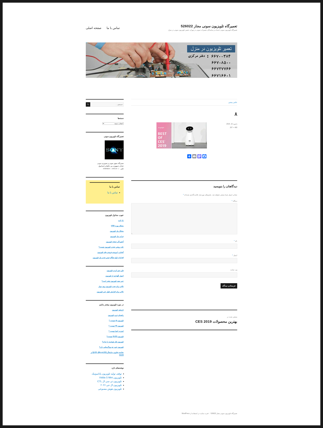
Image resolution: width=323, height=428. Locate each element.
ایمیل (234, 255)
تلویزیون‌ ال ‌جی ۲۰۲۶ (111, 385)
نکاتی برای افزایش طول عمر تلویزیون (110, 292)
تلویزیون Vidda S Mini (110, 377)
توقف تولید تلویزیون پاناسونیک (107, 373)
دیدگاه (234, 201)
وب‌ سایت (233, 270)
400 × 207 (233, 127)
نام (235, 241)
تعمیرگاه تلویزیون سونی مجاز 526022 (209, 26)
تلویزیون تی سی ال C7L (109, 381)
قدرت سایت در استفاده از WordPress (195, 413)
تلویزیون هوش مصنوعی (110, 389)
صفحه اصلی (93, 28)
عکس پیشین (232, 102)
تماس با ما (113, 28)
